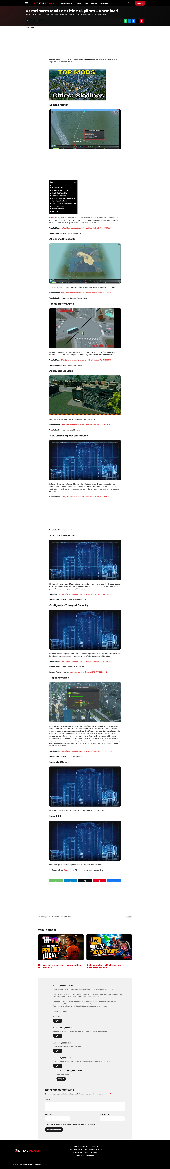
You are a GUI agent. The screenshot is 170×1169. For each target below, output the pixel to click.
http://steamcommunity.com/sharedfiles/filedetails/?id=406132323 (87, 425)
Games (32, 27)
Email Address (105, 1114)
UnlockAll (55, 211)
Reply (57, 1021)
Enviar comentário (54, 1129)
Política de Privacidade (85, 1155)
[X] (137, 21)
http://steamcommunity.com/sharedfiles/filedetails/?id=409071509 (87, 497)
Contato (95, 1146)
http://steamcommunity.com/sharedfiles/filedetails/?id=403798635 (86, 293)
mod (54, 218)
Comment (49, 1099)
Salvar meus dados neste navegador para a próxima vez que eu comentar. (71, 1124)
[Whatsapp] (125, 21)
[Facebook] (133, 21)
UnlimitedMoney (58, 209)
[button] (26, 3)
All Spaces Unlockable (60, 190)
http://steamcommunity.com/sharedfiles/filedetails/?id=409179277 (86, 594)
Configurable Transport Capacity (64, 204)
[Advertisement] (85, 42)
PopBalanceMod (58, 206)
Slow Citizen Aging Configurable (63, 198)
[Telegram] (129, 21)
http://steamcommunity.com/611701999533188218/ (88, 672)
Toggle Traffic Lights (59, 193)
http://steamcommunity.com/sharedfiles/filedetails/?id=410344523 (87, 751)
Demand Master (57, 188)
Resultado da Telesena (93, 1149)
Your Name (49, 1114)
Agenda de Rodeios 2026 (80, 1146)
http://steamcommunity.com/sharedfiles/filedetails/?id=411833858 (86, 360)
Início (27, 27)
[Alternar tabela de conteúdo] (74, 182)
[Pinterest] (141, 21)
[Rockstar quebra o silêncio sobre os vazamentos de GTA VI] (109, 947)
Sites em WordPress (80, 1152)
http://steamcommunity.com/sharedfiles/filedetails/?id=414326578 (87, 661)
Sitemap (94, 1152)
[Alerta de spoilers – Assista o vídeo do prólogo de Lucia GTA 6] (61, 947)
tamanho (52, 729)
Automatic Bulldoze (59, 196)
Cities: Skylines (69, 870)
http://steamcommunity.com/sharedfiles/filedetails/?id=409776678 (86, 228)
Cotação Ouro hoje (75, 1149)
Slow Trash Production (60, 201)
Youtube (140, 3)
